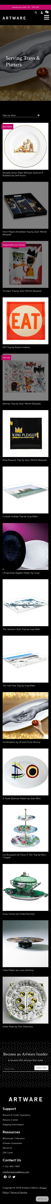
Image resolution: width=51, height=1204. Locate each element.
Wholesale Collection (14, 1138)
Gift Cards (8, 1152)
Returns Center (10, 1119)
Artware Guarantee (12, 1143)
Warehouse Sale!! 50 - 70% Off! (25, 7)
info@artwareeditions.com (16, 1172)
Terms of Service (18, 1192)
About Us (7, 1148)
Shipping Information (13, 1124)
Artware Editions (30, 1187)
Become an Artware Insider (25, 1054)
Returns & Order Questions (16, 1115)
